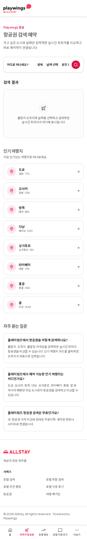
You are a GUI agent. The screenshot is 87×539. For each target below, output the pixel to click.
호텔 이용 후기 (55, 487)
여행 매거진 (53, 494)
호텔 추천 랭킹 (12, 487)
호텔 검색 (9, 479)
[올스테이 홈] (17, 8)
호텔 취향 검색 (55, 479)
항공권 (7, 494)
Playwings (10, 518)
